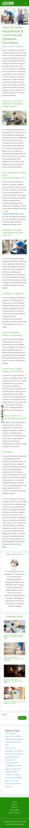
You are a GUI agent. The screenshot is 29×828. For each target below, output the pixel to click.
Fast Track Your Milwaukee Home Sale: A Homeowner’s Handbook (14, 751)
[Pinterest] (2, 411)
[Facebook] (2, 406)
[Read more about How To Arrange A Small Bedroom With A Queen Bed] (14, 626)
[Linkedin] (2, 414)
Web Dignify (19, 824)
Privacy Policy (14, 813)
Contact (14, 807)
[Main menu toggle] (25, 3)
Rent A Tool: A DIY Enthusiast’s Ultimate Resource (13, 783)
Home (14, 802)
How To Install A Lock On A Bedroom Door (14, 702)
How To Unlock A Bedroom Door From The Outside (14, 658)
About (14, 805)
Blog (4, 46)
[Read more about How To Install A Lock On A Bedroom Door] (14, 693)
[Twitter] (2, 409)
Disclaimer (14, 810)
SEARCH (22, 718)
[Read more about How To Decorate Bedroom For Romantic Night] (14, 671)
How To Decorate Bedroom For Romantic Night (13, 681)
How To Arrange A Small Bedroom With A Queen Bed (13, 636)
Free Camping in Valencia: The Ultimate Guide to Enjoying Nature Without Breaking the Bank (14, 739)
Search (4, 714)
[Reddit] (2, 416)
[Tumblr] (2, 419)
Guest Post (10, 46)
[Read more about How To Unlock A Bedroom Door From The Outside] (14, 648)
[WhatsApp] (2, 422)
